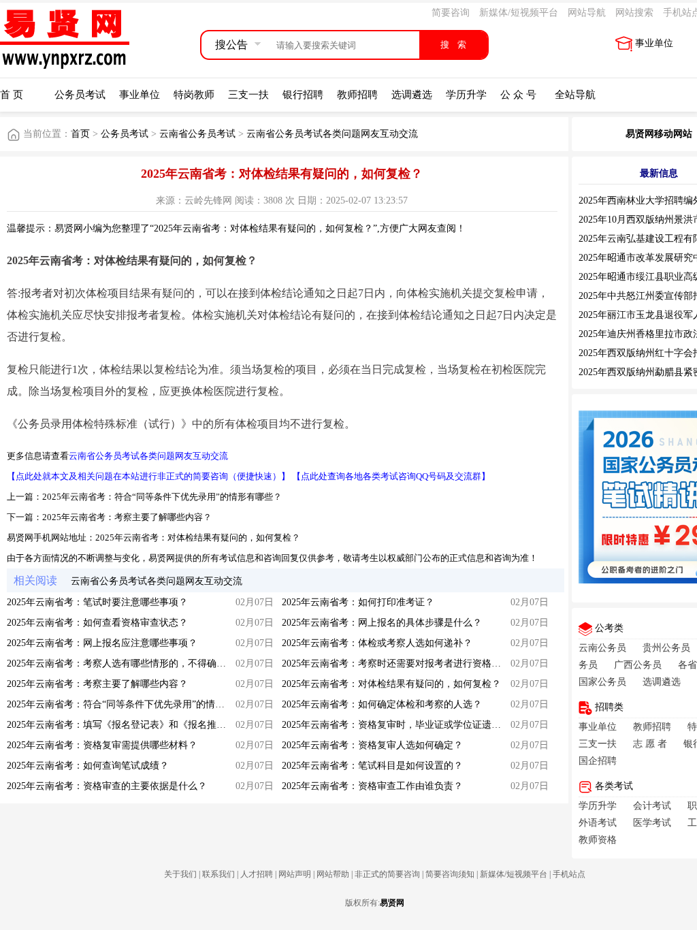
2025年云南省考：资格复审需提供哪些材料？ (102, 745)
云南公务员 (602, 648)
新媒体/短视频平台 (518, 12)
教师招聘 (357, 94)
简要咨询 (451, 12)
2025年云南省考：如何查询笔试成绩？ (88, 765)
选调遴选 (411, 94)
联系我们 (218, 874)
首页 (80, 134)
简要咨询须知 (449, 874)
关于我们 (180, 874)
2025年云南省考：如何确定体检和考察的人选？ (382, 704)
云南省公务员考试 (197, 134)
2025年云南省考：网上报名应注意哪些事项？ (102, 643)
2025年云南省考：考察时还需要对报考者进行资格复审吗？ (406, 663)
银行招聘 (302, 94)
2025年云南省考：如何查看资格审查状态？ (97, 623)
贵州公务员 (666, 648)
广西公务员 (638, 665)
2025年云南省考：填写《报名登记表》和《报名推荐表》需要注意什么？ (159, 725)
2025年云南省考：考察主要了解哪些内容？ (127, 517)
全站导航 (575, 94)
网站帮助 (333, 874)
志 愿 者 (650, 744)
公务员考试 (80, 94)
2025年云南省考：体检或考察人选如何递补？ (377, 643)
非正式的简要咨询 (387, 874)
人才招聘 (256, 874)
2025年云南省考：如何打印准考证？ (358, 602)
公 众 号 (518, 94)
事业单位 (654, 43)
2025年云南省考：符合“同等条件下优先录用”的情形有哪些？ (162, 497)
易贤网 (392, 903)
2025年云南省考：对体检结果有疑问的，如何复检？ (197, 537)
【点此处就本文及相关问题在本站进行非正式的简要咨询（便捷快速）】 (148, 476)
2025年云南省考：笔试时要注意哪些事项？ (97, 602)
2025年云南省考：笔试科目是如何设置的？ (372, 765)
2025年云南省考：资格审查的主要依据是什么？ (107, 786)
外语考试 (598, 823)
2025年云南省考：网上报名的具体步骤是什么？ (382, 623)
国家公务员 (602, 682)
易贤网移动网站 (659, 134)
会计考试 (652, 806)
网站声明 (294, 874)
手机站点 (569, 874)
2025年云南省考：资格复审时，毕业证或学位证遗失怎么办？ (410, 725)
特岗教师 (194, 94)
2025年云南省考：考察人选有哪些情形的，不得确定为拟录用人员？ (150, 663)
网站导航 (587, 12)
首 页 (11, 94)
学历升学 (466, 94)
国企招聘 (598, 761)
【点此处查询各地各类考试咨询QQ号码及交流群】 (391, 476)
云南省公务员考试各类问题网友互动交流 (332, 134)
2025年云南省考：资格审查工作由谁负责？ (372, 786)
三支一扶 (248, 94)
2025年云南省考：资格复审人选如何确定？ (372, 745)
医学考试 (652, 823)
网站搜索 (634, 12)
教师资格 (598, 840)
